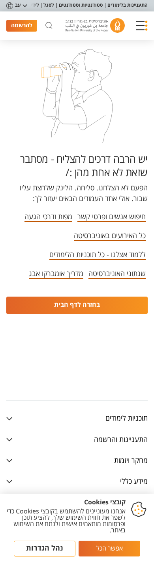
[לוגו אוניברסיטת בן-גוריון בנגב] (95, 25)
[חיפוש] (48, 25)
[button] (142, 26)
